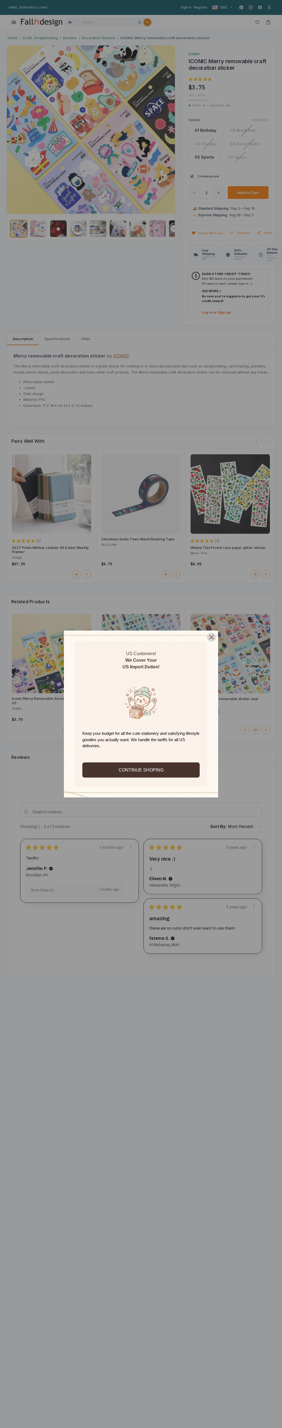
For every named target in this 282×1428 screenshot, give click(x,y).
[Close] (211, 637)
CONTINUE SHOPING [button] (141, 770)
